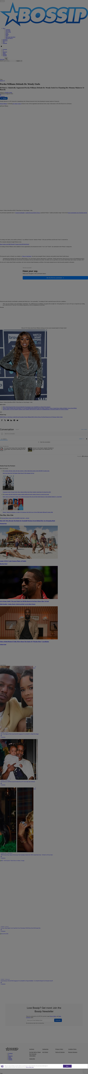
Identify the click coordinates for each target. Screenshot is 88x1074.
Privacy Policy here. (30, 1067)
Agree (67, 1066)
